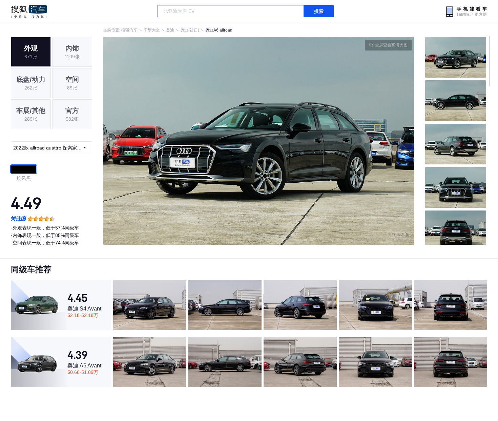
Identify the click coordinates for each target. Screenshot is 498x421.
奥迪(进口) (189, 30)
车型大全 (152, 30)
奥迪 (170, 30)
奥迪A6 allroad (218, 30)
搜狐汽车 (29, 11)
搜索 (319, 11)
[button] (181, 141)
